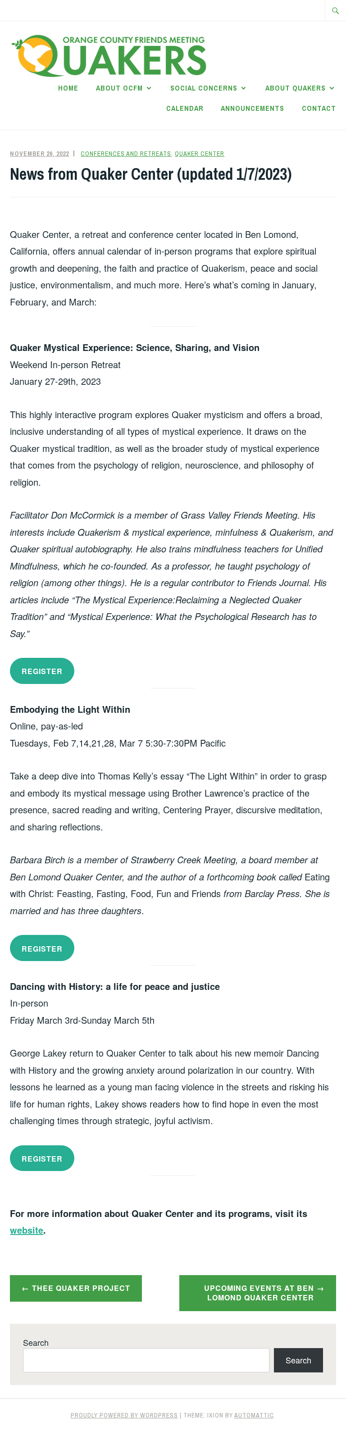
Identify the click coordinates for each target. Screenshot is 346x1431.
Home (68, 88)
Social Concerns (203, 88)
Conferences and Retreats (126, 154)
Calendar (185, 108)
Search (36, 1342)
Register (42, 948)
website (26, 1229)
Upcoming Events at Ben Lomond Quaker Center (259, 1293)
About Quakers (295, 88)
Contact (319, 108)
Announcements (252, 108)
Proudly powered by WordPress (124, 1415)
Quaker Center (199, 154)
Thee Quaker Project (81, 1288)
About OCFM (119, 88)
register (42, 671)
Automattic (254, 1415)
